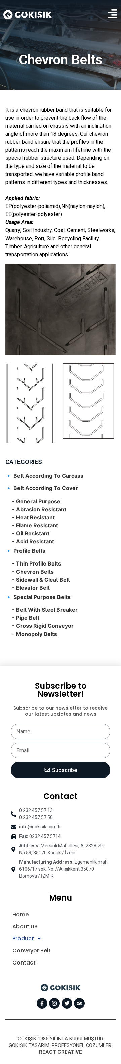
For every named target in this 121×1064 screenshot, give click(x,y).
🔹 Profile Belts (25, 550)
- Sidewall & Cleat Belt (41, 579)
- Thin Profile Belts (36, 563)
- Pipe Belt (25, 617)
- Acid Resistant (33, 541)
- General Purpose (36, 501)
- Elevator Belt (31, 587)
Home (20, 914)
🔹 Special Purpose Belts (38, 597)
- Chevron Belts (33, 571)
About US (25, 926)
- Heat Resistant (33, 517)
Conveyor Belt (31, 950)
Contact (24, 963)
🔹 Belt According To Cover (41, 488)
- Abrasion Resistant (39, 509)
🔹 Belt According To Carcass (44, 475)
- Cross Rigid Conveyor (43, 625)
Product (23, 938)
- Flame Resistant (35, 525)
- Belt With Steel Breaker (45, 609)
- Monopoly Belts (34, 633)
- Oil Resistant (30, 533)
